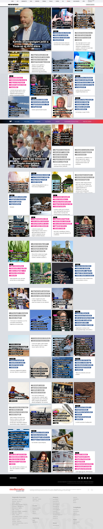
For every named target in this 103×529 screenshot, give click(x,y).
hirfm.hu (75, 523)
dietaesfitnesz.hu (56, 513)
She (63, 1)
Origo (12, 1)
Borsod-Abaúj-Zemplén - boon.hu (19, 504)
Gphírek (57, 1)
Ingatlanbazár (76, 1)
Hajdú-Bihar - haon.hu (17, 513)
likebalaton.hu (56, 506)
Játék (84, 1)
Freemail (44, 1)
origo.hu (34, 513)
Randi (69, 1)
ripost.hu (75, 497)
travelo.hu (55, 511)
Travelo (50, 1)
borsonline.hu (56, 525)
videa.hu (75, 513)
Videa (31, 1)
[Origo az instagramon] (85, 478)
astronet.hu (55, 499)
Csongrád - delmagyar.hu (18, 506)
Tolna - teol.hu (15, 524)
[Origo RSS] (90, 478)
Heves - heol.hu (15, 514)
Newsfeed (37, 1)
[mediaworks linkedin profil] (92, 490)
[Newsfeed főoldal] (13, 478)
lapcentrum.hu (76, 514)
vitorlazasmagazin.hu (57, 514)
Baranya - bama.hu (16, 501)
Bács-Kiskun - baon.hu (17, 499)
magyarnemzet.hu (37, 508)
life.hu (74, 500)
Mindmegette (24, 1)
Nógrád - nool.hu (16, 519)
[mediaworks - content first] (17, 490)
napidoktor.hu (56, 508)
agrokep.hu (35, 522)
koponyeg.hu (76, 511)
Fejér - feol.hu (15, 509)
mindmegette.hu (56, 509)
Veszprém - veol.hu (37, 499)
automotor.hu (56, 501)
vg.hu (34, 520)
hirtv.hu (34, 511)
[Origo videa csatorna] (87, 478)
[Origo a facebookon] (79, 478)
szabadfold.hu (36, 509)
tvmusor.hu (55, 518)
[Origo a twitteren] (82, 478)
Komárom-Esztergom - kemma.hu (19, 518)
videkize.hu (55, 516)
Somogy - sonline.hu (16, 521)
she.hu (74, 502)
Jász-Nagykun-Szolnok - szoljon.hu (20, 516)
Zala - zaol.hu (36, 500)
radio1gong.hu (76, 522)
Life (17, 1)
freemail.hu (75, 509)
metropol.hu (76, 499)
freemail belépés (90, 4)
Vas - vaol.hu (35, 497)
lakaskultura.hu (56, 503)
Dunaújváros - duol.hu (17, 508)
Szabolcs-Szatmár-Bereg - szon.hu (20, 523)
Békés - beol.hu (15, 503)
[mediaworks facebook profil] (88, 490)
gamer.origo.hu (56, 504)
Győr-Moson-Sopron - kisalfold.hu (19, 511)
